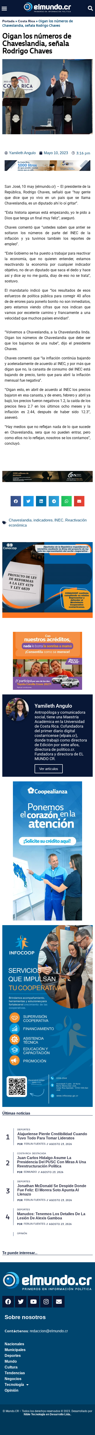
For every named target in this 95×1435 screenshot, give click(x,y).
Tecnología (14, 1385)
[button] (4, 8)
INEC (58, 520)
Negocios (13, 1379)
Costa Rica (26, 21)
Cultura (11, 1367)
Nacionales (14, 1344)
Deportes (13, 1356)
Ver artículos (48, 769)
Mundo (11, 1361)
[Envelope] (59, 1301)
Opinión (11, 1390)
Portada (8, 21)
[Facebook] (8, 1301)
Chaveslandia (20, 520)
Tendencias (15, 1373)
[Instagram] (46, 1301)
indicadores (43, 520)
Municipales (15, 1350)
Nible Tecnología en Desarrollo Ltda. (47, 1414)
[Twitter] (21, 1301)
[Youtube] (33, 1301)
